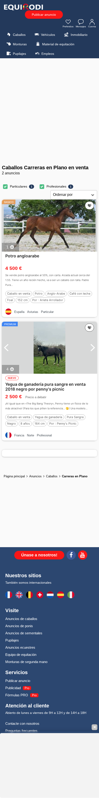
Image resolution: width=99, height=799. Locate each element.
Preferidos (68, 26)
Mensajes (81, 26)
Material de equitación (57, 44)
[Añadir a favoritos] (89, 205)
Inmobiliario (78, 35)
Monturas (19, 44)
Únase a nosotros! (39, 555)
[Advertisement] (49, 111)
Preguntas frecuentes (21, 731)
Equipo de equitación (20, 655)
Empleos (47, 54)
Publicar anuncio (44, 14)
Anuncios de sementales (23, 633)
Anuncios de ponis (19, 626)
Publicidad (13, 688)
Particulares (18, 186)
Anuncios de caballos (21, 619)
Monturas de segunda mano (26, 662)
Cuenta (92, 26)
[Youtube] (82, 555)
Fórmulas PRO (16, 695)
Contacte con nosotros (22, 723)
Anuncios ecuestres (20, 647)
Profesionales (56, 186)
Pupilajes (19, 54)
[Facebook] (71, 555)
